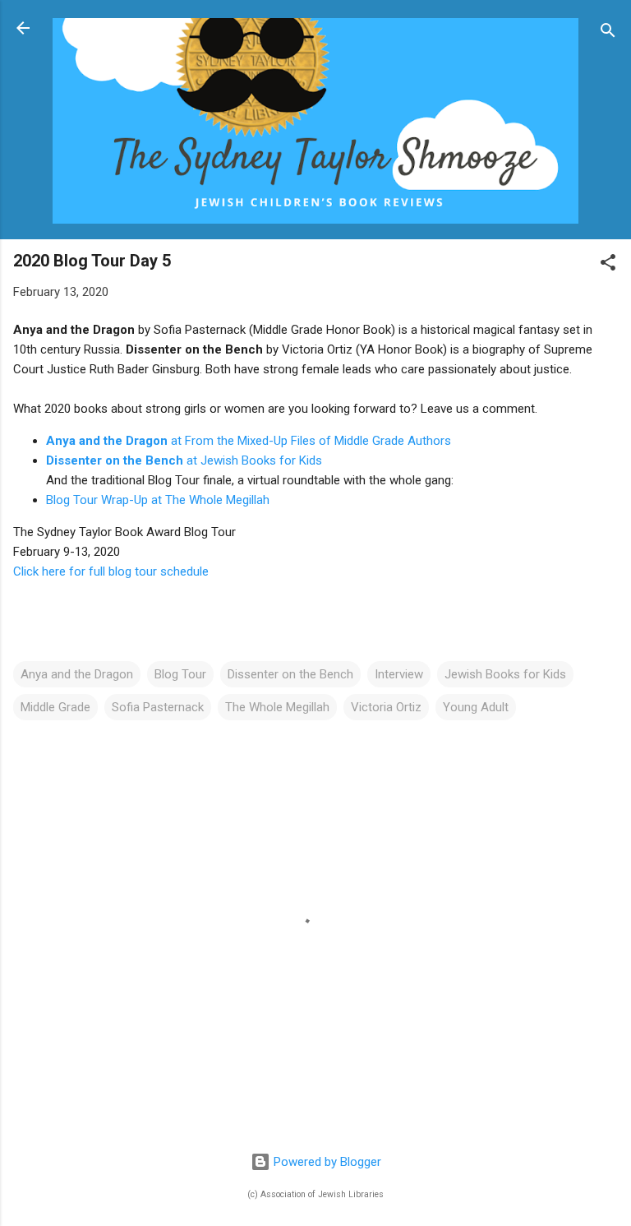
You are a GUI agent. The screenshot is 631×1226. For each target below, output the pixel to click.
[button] (608, 265)
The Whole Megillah (277, 707)
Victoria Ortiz (386, 707)
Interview (399, 674)
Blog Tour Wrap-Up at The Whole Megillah (157, 500)
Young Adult (476, 707)
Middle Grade (55, 707)
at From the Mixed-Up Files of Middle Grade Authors (248, 440)
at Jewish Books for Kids (184, 460)
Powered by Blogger (325, 1161)
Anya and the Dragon (77, 674)
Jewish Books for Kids (505, 674)
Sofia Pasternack (158, 707)
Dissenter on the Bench (290, 674)
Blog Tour (180, 674)
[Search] (608, 33)
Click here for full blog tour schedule (112, 571)
